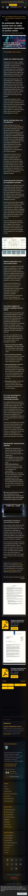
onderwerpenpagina (11, 570)
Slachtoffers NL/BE (10, 809)
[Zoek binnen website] (3, 6)
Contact (6, 852)
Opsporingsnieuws (8, 801)
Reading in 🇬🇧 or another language (12, 52)
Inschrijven (7, 847)
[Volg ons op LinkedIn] (16, 860)
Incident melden (8, 840)
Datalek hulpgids (8, 837)
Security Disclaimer (10, 883)
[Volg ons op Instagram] (7, 864)
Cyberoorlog (7, 796)
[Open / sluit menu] (25, 6)
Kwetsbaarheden (10, 798)
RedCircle (9, 719)
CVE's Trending (9, 812)
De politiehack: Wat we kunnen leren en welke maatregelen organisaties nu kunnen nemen (15, 18)
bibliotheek (20, 564)
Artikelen (6, 788)
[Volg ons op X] (20, 860)
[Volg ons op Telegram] (7, 860)
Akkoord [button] (22, 893)
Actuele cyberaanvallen (11, 793)
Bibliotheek (7, 822)
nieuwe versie (7, 733)
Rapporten (6, 819)
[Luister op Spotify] (16, 868)
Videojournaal (7, 791)
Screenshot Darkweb (9, 817)
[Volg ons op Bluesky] (12, 864)
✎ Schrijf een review (14, 776)
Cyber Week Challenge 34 (10, 842)
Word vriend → (13, 4)
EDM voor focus (8, 826)
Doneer (15, 878)
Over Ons (6, 850)
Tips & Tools (7, 824)
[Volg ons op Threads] (12, 868)
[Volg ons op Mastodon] (16, 864)
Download (14, 628)
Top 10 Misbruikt (10, 814)
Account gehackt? (8, 835)
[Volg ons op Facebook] (20, 864)
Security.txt (19, 883)
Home (3, 16)
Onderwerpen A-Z (8, 845)
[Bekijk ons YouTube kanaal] (12, 860)
